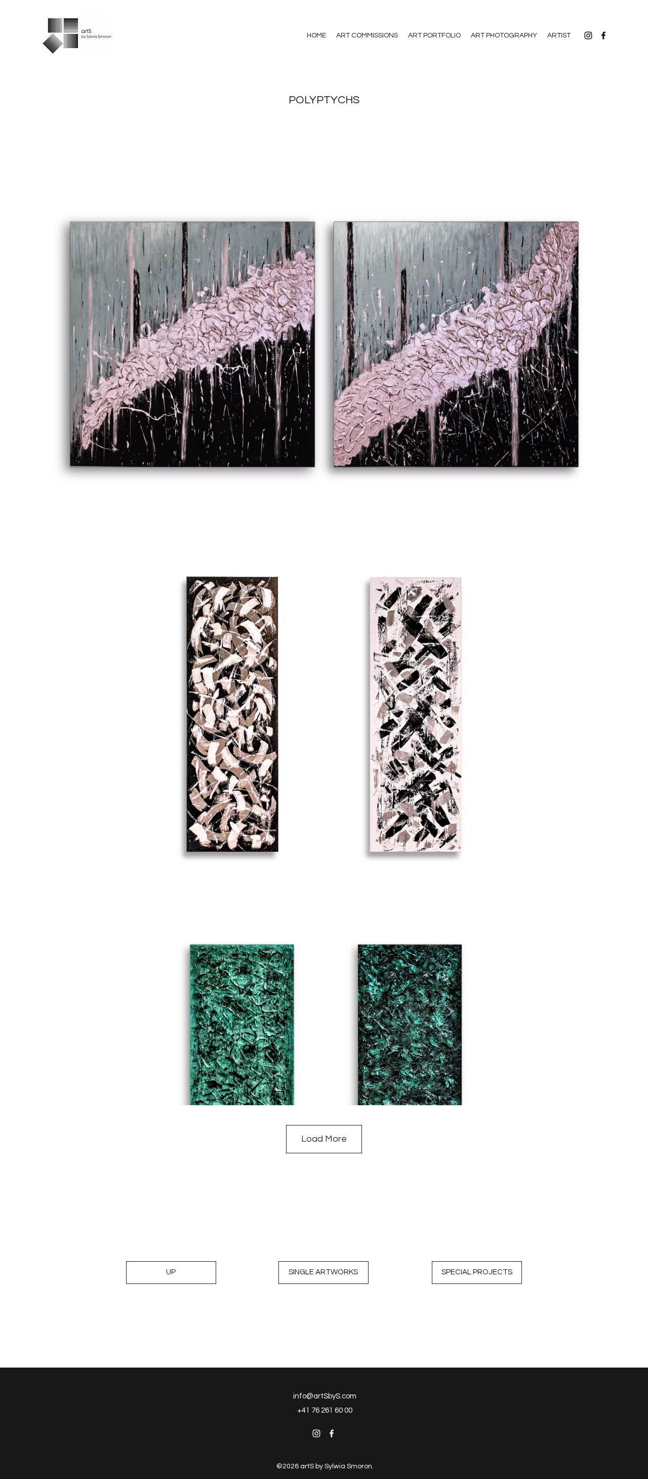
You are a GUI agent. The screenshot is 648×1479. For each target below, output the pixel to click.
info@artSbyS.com (324, 1396)
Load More (324, 1139)
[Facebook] (603, 35)
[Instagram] (588, 35)
